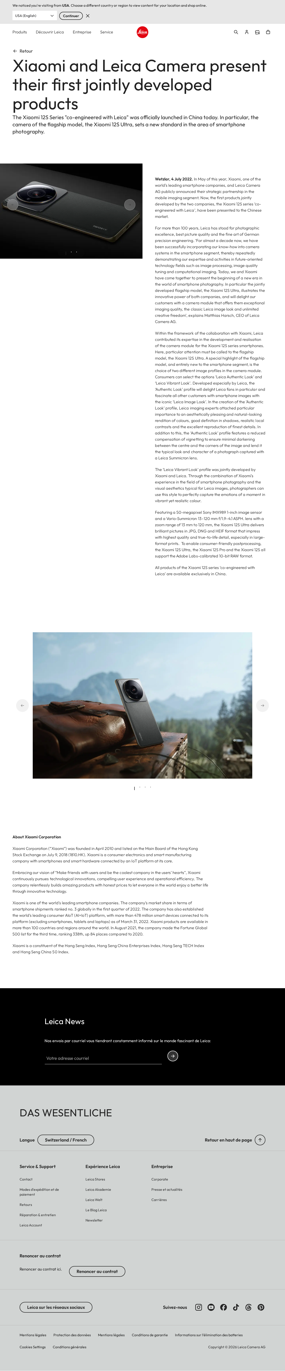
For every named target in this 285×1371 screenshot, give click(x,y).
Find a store (257, 32)
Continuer (71, 16)
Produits (19, 32)
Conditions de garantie (150, 1335)
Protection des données (72, 1335)
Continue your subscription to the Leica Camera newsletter (172, 1056)
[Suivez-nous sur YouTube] (211, 1307)
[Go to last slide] (28, 205)
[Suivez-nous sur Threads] (248, 1307)
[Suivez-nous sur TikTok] (236, 1307)
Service (106, 32)
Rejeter (87, 15)
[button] (260, 1140)
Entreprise (82, 32)
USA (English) (25, 15)
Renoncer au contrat (97, 1271)
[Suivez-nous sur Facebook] (223, 1307)
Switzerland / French (66, 1140)
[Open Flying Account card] (246, 32)
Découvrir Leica (50, 32)
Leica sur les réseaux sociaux (56, 1307)
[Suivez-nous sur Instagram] (198, 1307)
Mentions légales (33, 1335)
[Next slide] (114, 205)
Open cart (268, 32)
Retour (26, 51)
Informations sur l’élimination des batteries (209, 1335)
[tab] (66, 253)
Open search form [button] (236, 32)
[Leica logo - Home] (143, 32)
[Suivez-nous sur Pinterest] (260, 1307)
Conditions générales (69, 1347)
